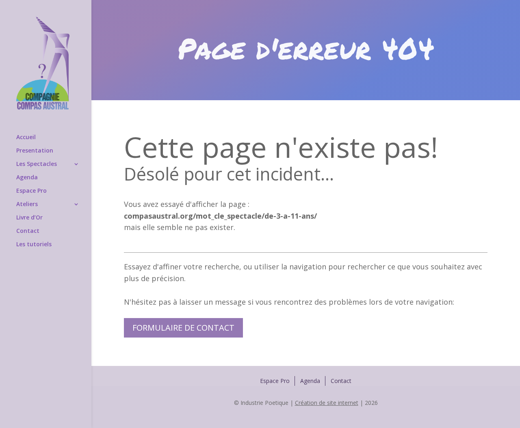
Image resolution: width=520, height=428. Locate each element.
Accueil (26, 137)
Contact (27, 231)
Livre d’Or (29, 218)
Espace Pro (31, 191)
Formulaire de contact (183, 327)
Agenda (27, 177)
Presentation (34, 151)
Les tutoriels (34, 244)
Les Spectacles (36, 164)
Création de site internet (326, 402)
